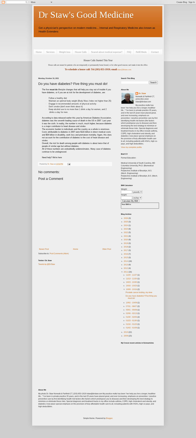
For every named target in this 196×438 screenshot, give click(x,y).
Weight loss (64, 52)
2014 (126, 261)
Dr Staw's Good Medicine (86, 15)
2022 (126, 232)
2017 (126, 250)
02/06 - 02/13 (131, 313)
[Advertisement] (74, 43)
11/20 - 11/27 (131, 275)
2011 (126, 272)
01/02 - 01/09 (131, 328)
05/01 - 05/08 (131, 310)
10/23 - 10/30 (131, 282)
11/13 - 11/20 (131, 279)
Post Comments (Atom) (59, 253)
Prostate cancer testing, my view (139, 292)
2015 (126, 257)
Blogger (109, 418)
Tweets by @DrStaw (46, 264)
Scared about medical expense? (106, 52)
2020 (126, 240)
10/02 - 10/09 (131, 303)
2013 (126, 265)
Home (39, 52)
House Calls (81, 52)
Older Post (106, 249)
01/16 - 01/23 (131, 324)
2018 (126, 247)
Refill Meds (141, 52)
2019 (126, 243)
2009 (126, 336)
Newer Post (44, 249)
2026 (126, 218)
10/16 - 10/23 (131, 286)
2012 (126, 268)
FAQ (129, 52)
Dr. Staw (142, 93)
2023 (126, 229)
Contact (155, 52)
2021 (126, 236)
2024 (126, 225)
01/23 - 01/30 (131, 320)
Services (50, 52)
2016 (126, 254)
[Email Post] (69, 164)
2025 (126, 222)
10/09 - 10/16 (131, 289)
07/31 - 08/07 (131, 306)
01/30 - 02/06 (131, 317)
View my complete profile (131, 147)
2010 (126, 332)
